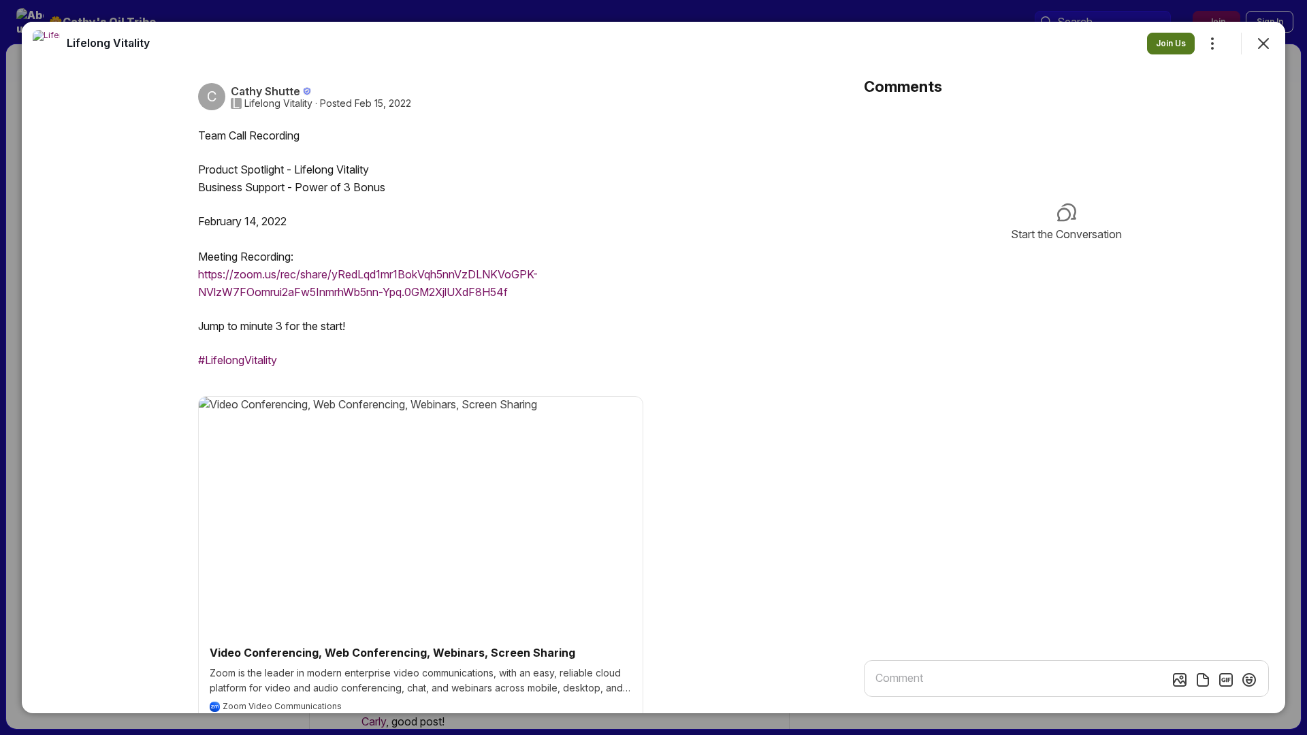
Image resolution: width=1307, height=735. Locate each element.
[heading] (108, 42)
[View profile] (46, 43)
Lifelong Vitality (278, 103)
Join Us (1171, 43)
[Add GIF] (1226, 680)
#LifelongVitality (237, 360)
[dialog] (653, 367)
